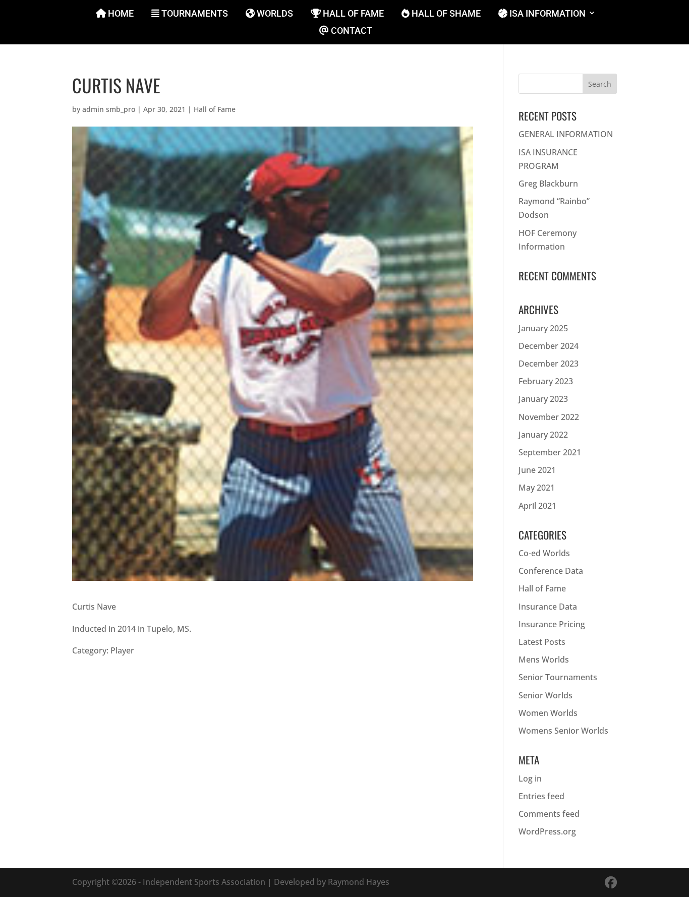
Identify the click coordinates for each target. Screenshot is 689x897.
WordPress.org (547, 831)
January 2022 (543, 434)
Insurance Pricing (552, 624)
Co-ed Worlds (544, 553)
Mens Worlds (544, 659)
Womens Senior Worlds (563, 730)
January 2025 (543, 328)
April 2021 (537, 505)
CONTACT (350, 31)
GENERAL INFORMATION (566, 134)
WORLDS (274, 14)
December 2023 (549, 363)
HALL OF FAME (352, 14)
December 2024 (549, 345)
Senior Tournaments (558, 677)
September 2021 (550, 452)
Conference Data (551, 570)
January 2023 (543, 398)
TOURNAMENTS (193, 14)
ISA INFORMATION (546, 14)
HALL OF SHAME (445, 14)
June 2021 (537, 469)
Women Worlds (548, 713)
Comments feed (549, 813)
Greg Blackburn (548, 183)
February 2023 (546, 381)
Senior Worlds (545, 695)
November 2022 (549, 417)
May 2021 (537, 487)
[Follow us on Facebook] (611, 882)
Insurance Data (548, 606)
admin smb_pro (108, 109)
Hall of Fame (215, 109)
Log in (530, 778)
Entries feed (541, 796)
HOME (120, 14)
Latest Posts (542, 641)
